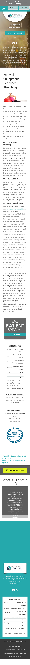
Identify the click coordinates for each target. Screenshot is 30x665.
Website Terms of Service (11, 650)
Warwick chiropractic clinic (15, 209)
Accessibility (22, 650)
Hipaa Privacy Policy (10, 647)
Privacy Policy (21, 647)
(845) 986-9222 (15, 410)
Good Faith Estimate (15, 654)
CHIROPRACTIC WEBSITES (20, 638)
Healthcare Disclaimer (15, 644)
